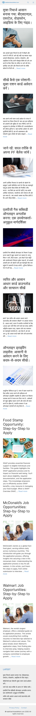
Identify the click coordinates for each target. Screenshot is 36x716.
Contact (24, 708)
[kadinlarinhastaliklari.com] (10, 2)
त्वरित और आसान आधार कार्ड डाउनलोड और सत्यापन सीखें (16, 283)
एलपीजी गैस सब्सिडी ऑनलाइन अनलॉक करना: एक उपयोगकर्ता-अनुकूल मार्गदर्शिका (17, 215)
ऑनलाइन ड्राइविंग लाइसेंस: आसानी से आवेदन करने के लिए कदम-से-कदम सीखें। (16, 354)
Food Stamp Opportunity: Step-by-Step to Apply (16, 426)
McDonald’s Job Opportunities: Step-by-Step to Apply (16, 509)
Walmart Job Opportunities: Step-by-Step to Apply (16, 591)
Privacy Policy (14, 708)
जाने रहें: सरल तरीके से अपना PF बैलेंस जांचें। (17, 150)
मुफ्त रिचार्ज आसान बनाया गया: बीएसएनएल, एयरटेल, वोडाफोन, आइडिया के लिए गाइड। (17, 16)
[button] (28, 2)
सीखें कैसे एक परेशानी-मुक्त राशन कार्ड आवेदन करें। (17, 84)
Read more (20, 68)
